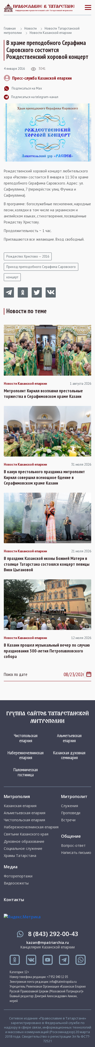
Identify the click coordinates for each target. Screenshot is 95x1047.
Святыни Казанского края (26, 834)
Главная (10, 28)
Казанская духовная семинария (69, 755)
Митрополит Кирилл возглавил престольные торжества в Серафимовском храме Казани (43, 393)
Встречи (68, 820)
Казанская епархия (20, 806)
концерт (12, 277)
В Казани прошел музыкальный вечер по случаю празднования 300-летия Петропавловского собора (47, 650)
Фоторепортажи (18, 876)
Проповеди (70, 813)
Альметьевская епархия (69, 738)
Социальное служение (23, 848)
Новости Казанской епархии (51, 33)
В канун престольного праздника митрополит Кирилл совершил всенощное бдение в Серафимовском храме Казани (44, 477)
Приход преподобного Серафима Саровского (41, 267)
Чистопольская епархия (25, 738)
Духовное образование (24, 841)
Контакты (14, 899)
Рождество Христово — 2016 (27, 256)
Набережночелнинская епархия (26, 755)
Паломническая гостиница (25, 772)
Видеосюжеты (16, 883)
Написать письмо (76, 852)
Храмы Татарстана (20, 855)
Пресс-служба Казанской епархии (42, 78)
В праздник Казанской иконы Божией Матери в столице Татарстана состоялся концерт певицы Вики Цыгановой (46, 564)
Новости (30, 28)
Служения (69, 806)
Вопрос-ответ (73, 845)
